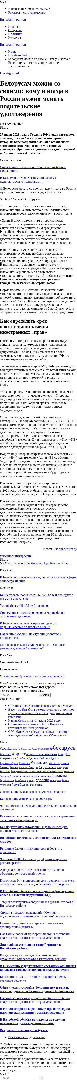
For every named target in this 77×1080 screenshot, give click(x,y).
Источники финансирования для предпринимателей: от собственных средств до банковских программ (37, 882)
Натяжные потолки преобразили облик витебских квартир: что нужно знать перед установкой (35, 935)
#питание (4, 776)
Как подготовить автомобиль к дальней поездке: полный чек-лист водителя (34, 828)
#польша (59, 775)
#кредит (33, 767)
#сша (65, 780)
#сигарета (55, 780)
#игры (52, 763)
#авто (16, 748)
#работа (20, 780)
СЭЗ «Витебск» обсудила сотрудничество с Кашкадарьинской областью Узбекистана (38, 733)
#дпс (3, 556)
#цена (38, 784)
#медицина (62, 767)
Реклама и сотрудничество (26, 12)
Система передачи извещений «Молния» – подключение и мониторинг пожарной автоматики (36, 914)
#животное (24, 763)
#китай (4, 767)
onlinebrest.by (68, 549)
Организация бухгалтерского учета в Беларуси (32, 676)
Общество (15, 30)
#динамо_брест (9, 763)
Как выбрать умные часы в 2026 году (34, 720)
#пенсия (69, 771)
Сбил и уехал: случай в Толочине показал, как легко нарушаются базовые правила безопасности (37, 989)
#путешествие (7, 780)
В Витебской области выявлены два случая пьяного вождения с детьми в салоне (32, 1021)
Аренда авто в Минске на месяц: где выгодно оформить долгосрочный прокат (32, 871)
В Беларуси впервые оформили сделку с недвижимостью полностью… (28, 179)
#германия (8, 758)
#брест (19, 753)
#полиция (13, 556)
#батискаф (43, 749)
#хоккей (30, 785)
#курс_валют (47, 767)
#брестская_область (41, 754)
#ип (66, 763)
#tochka (6, 748)
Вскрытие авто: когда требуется (24, 1030)
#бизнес (5, 754)
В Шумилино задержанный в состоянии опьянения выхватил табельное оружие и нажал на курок (38, 967)
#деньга (55, 758)
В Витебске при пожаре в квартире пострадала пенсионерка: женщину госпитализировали (35, 1010)
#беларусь (63, 747)
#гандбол (64, 754)
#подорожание (31, 775)
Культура (14, 37)
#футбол (18, 784)
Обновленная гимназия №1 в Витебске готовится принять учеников (35, 726)
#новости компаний (47, 771)
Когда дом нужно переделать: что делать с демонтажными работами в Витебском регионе (33, 957)
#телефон (5, 784)
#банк (34, 749)
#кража (23, 767)
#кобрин (14, 767)
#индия (60, 763)
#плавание (16, 775)
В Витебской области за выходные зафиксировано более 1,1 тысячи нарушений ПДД (37, 893)
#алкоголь (26, 749)
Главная (13, 26)
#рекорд (31, 780)
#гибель (22, 758)
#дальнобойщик (39, 758)
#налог (5, 771)
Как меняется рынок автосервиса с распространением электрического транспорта (38, 818)
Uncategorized (9, 73)
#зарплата (39, 763)
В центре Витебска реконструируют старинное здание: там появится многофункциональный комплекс (41, 713)
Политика (15, 34)
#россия (25, 556)
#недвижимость (21, 771)
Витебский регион (13, 19)
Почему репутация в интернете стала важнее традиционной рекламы (31, 925)
